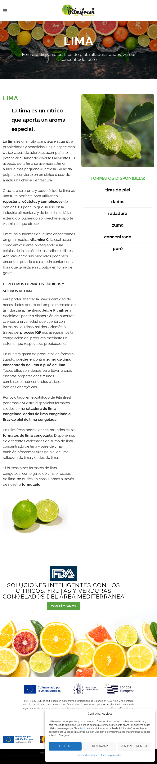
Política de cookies (87, 755)
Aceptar (65, 746)
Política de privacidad (110, 755)
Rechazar (100, 746)
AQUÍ (82, 728)
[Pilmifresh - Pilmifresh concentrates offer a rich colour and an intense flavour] (78, 10)
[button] (5, 10)
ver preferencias (134, 746)
